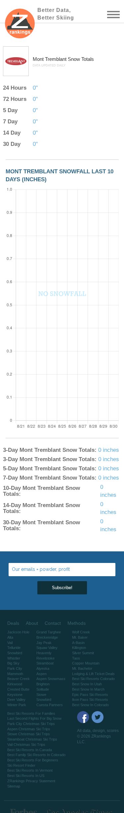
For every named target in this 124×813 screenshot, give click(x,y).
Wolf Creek (81, 632)
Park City (14, 668)
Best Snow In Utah (87, 684)
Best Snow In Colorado (90, 705)
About (32, 623)
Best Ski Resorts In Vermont (30, 770)
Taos (76, 658)
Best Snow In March (88, 689)
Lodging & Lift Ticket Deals (93, 674)
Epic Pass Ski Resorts (90, 695)
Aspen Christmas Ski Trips (28, 729)
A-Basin (78, 643)
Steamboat (45, 663)
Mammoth (15, 674)
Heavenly (44, 653)
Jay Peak (44, 643)
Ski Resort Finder (21, 765)
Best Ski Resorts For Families (31, 713)
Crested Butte (18, 689)
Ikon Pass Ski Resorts (90, 700)
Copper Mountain (86, 663)
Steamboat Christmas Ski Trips (32, 739)
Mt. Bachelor (82, 668)
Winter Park (16, 705)
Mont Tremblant (50, 59)
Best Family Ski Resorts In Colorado (36, 755)
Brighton (43, 684)
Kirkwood (14, 684)
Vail (10, 643)
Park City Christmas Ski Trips (31, 724)
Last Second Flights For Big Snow (34, 718)
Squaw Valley (47, 648)
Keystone (14, 695)
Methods (76, 623)
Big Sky (13, 663)
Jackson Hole (18, 632)
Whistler (13, 658)
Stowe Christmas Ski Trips (28, 734)
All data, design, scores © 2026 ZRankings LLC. (98, 736)
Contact (53, 623)
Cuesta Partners (49, 705)
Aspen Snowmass (50, 679)
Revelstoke (45, 658)
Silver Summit (83, 653)
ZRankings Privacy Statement (31, 781)
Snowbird (14, 653)
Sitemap (13, 786)
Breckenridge (47, 637)
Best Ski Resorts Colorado (93, 679)
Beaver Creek (18, 679)
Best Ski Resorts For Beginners (32, 760)
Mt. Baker (80, 637)
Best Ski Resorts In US (25, 776)
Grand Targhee (48, 632)
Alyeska (42, 668)
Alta (10, 637)
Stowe (41, 695)
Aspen (41, 674)
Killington (79, 648)
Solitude (42, 689)
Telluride (14, 648)
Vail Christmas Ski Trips (26, 745)
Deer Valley (16, 700)
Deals (13, 623)
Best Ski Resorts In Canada (29, 750)
